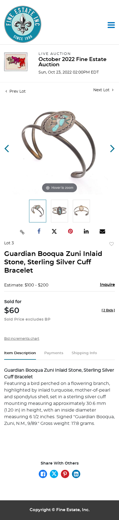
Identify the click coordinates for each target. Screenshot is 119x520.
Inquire (107, 285)
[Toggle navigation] (111, 25)
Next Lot (102, 90)
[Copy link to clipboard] (22, 231)
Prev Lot (17, 91)
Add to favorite (111, 244)
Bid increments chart (21, 338)
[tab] (20, 355)
